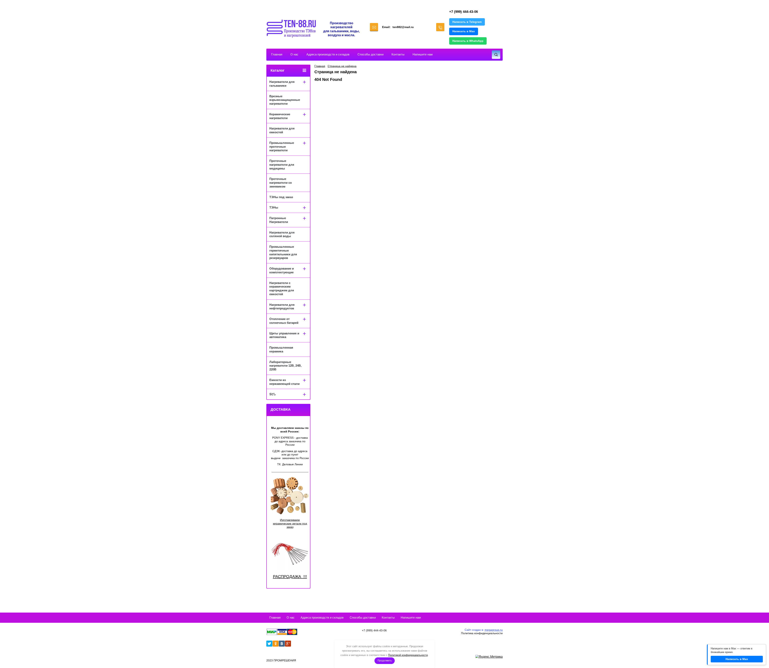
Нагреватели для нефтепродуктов (282, 306)
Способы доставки (370, 54)
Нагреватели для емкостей (282, 130)
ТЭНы (273, 207)
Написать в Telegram (467, 21)
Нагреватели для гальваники (282, 83)
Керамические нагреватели (279, 116)
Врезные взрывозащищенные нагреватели (284, 99)
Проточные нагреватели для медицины (281, 164)
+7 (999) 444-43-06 (463, 12)
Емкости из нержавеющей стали (284, 381)
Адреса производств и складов (327, 54)
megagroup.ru (494, 629)
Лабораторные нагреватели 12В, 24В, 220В (285, 365)
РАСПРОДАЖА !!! (290, 576)
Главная (276, 54)
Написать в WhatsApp (467, 40)
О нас (294, 54)
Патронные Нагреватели (278, 220)
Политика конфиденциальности (482, 633)
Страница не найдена (342, 66)
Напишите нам (423, 54)
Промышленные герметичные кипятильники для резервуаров (283, 252)
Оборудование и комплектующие (281, 270)
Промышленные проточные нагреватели (281, 146)
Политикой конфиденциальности (408, 655)
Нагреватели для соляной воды (282, 234)
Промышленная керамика (281, 349)
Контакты (398, 54)
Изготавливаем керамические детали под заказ (290, 523)
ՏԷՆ (272, 394)
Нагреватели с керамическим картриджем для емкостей (281, 288)
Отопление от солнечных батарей (283, 320)
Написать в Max (463, 31)
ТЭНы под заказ (281, 197)
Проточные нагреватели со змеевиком (280, 182)
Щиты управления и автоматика (284, 335)
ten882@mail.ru (403, 27)
